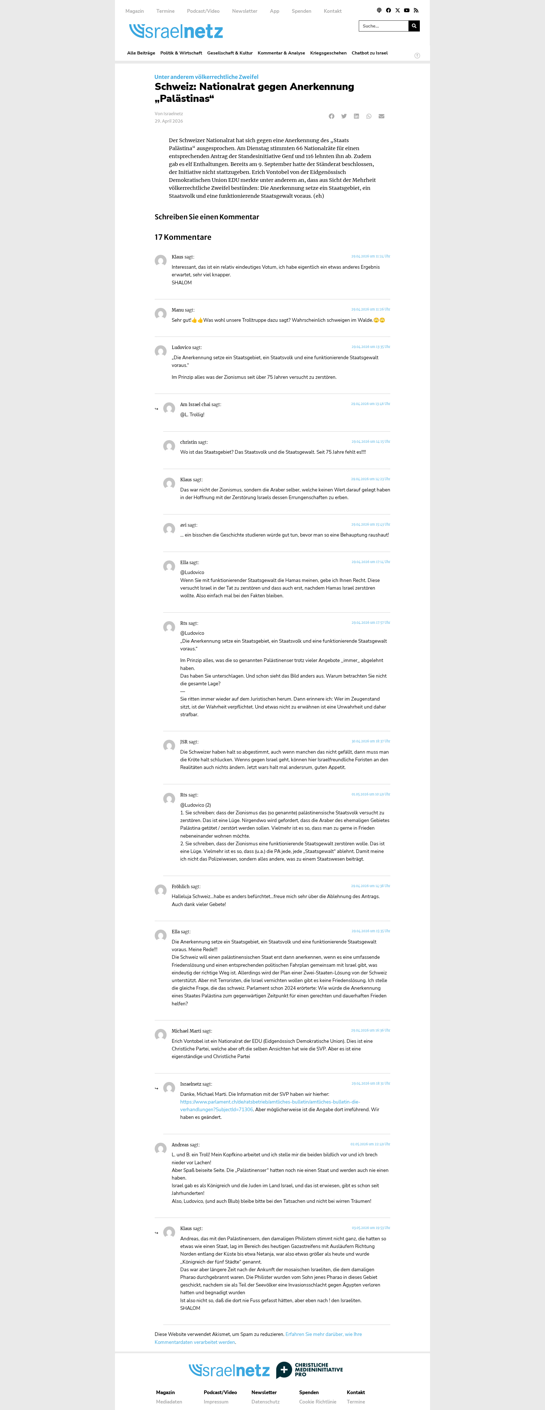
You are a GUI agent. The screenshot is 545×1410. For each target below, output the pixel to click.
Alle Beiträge (141, 53)
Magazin (134, 11)
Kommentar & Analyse (281, 53)
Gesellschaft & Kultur (230, 53)
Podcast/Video (203, 11)
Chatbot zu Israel (370, 53)
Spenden (301, 11)
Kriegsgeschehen (328, 53)
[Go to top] (417, 58)
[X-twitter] (397, 10)
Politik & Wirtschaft (181, 53)
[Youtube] (406, 10)
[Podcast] (379, 10)
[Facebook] (388, 10)
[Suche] (414, 26)
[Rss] (416, 10)
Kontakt (333, 11)
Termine (165, 11)
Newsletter (244, 11)
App (274, 11)
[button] (332, 116)
